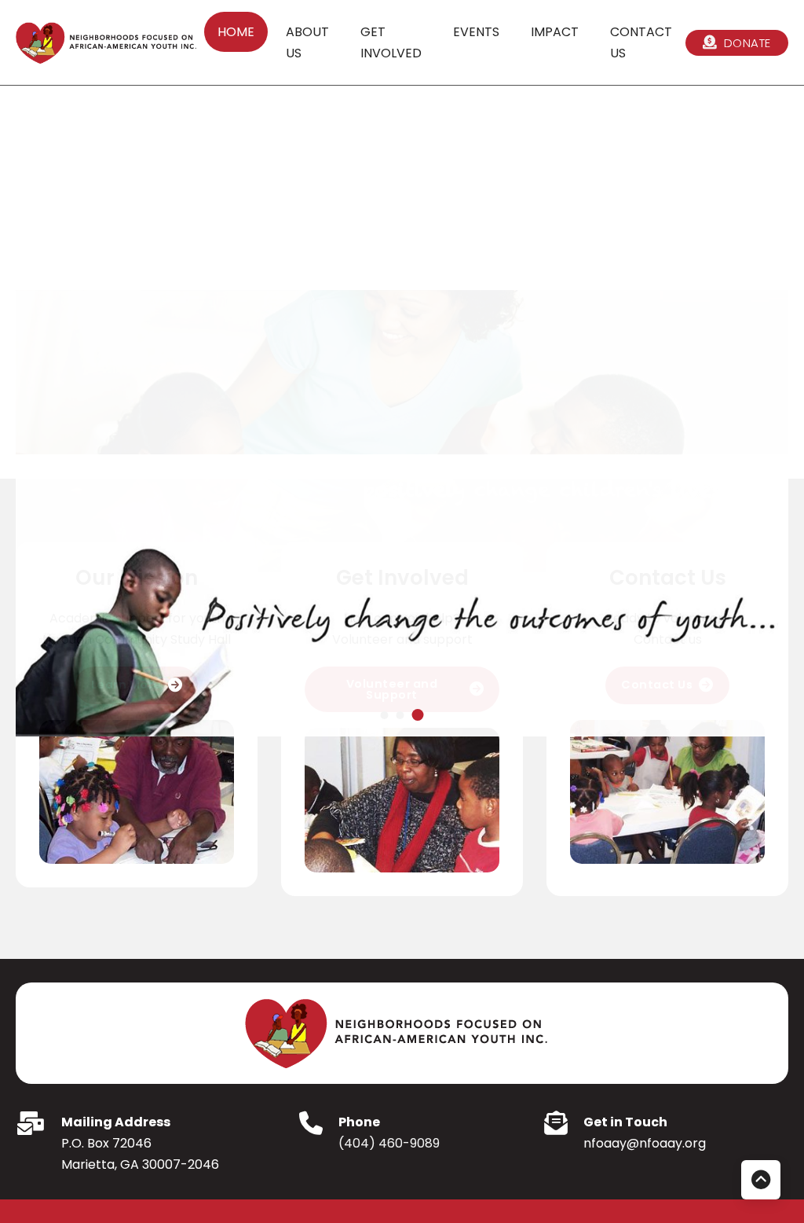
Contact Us (641, 42)
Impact (555, 32)
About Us (307, 42)
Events (476, 32)
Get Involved (391, 42)
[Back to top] (760, 1179)
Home (235, 32)
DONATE (747, 43)
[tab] (385, 715)
